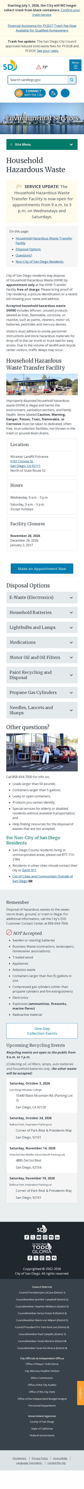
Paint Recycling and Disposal (31, 675)
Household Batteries (31, 612)
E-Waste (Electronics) (32, 597)
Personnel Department (42, 1405)
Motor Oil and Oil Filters (35, 657)
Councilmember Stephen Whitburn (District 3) (42, 1306)
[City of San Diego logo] (10, 65)
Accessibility (60, 1458)
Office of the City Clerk (42, 1392)
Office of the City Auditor (42, 1385)
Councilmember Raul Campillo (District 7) (42, 1334)
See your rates (47, 51)
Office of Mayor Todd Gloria (42, 1364)
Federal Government (42, 1435)
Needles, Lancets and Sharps (31, 710)
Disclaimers (19, 1458)
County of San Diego (42, 1421)
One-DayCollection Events (42, 1031)
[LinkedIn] (57, 1237)
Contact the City (56, 1463)
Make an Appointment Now (42, 568)
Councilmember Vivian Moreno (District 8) (42, 1341)
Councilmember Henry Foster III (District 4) (42, 1313)
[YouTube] (39, 1237)
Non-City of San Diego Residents (39, 261)
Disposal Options (28, 249)
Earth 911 (29, 870)
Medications (23, 642)
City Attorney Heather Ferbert (42, 1371)
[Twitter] (32, 1237)
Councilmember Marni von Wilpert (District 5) (42, 1320)
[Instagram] (45, 1237)
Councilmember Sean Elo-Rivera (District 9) (42, 1348)
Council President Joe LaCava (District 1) (42, 1292)
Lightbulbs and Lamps (32, 627)
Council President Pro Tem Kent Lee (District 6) (42, 1327)
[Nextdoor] (51, 1237)
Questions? (24, 255)
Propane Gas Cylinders (33, 692)
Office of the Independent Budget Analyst (42, 1399)
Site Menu (22, 144)
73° (42, 67)
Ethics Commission (42, 1378)
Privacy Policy (40, 1458)
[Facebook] (26, 1237)
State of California (42, 1428)
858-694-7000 (22, 777)
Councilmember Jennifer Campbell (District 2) (42, 1299)
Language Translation (29, 1463)
